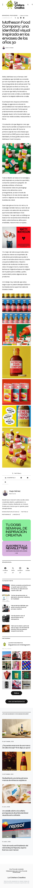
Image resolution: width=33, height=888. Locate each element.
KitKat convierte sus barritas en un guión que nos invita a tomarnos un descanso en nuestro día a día (21, 587)
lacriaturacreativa (15, 642)
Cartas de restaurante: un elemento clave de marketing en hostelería (20, 597)
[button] (3, 4)
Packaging (14, 15)
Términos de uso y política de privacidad (16, 872)
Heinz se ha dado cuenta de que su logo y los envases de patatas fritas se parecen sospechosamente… (20, 628)
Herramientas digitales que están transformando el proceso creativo (19, 607)
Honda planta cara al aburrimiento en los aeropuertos (18, 617)
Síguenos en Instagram (19, 645)
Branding (5, 15)
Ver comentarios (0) (16, 701)
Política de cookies (16, 869)
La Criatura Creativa (16, 877)
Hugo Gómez (10, 47)
